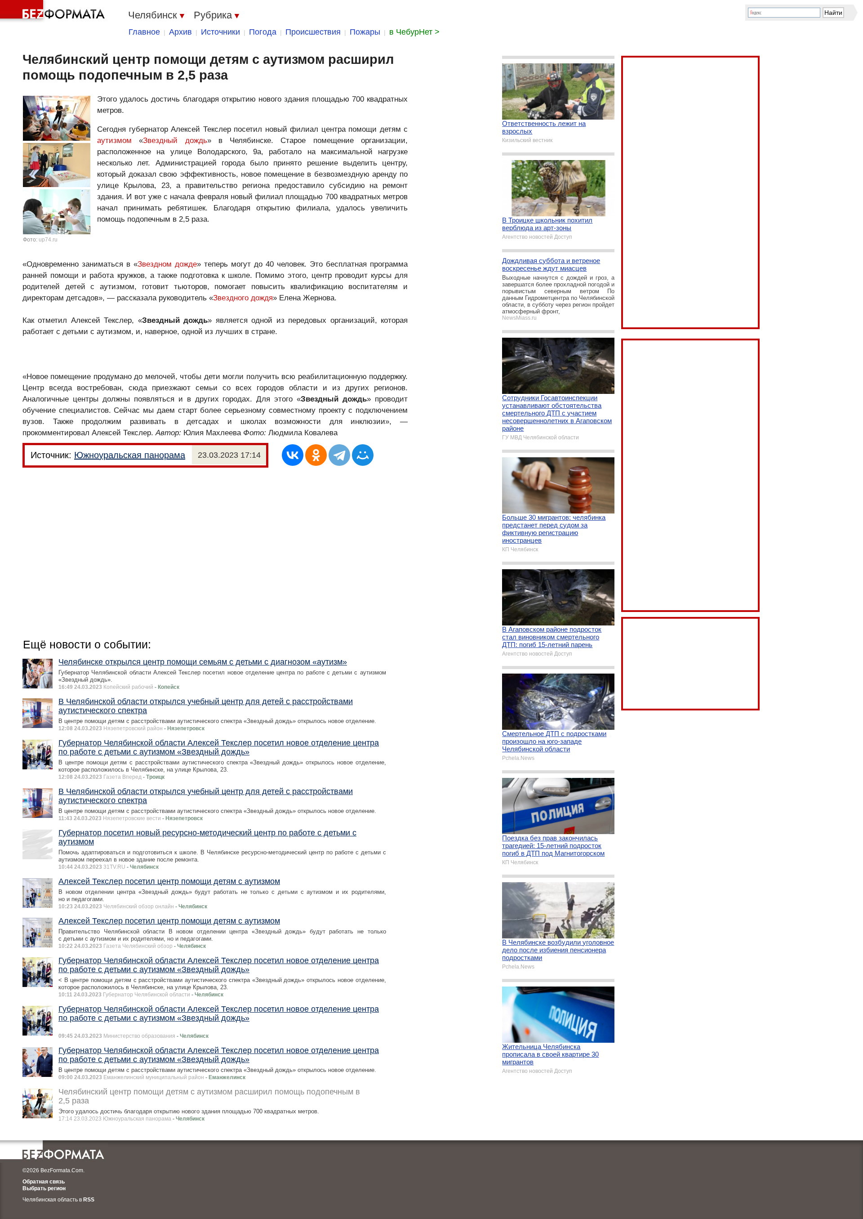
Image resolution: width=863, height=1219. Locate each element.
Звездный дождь (175, 140)
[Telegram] (339, 455)
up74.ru (48, 240)
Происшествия (313, 31)
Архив (180, 31)
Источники (220, 31)
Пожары (365, 31)
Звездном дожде (167, 264)
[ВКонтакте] (292, 455)
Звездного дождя (243, 298)
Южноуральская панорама (129, 455)
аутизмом (114, 140)
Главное (144, 31)
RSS (88, 1200)
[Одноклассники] (316, 455)
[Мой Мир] (363, 455)
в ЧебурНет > (414, 31)
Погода (262, 31)
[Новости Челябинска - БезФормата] (54, 11)
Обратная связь (43, 1182)
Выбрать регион (44, 1188)
